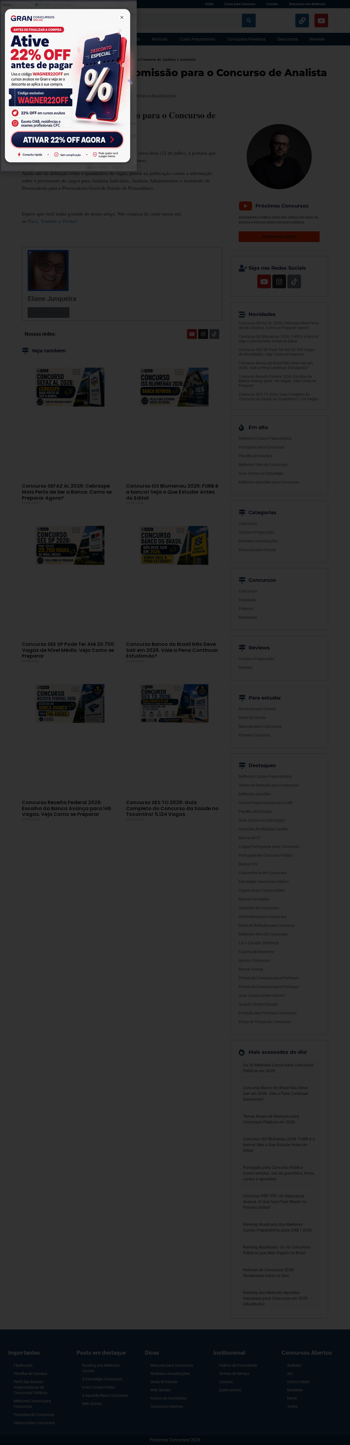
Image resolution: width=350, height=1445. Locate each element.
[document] (175, 722)
